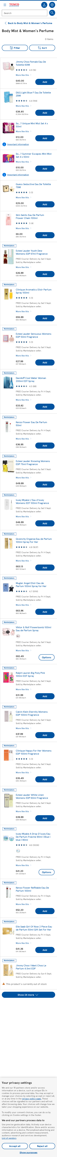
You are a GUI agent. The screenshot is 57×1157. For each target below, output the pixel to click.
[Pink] (18, 636)
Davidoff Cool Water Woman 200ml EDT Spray (31, 379)
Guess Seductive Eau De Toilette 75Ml (33, 185)
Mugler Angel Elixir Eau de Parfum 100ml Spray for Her (31, 584)
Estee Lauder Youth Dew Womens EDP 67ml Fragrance (32, 252)
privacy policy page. (31, 1098)
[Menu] (5, 5)
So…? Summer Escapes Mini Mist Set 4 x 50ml (34, 155)
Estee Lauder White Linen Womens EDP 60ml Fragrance (32, 796)
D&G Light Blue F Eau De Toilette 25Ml (33, 94)
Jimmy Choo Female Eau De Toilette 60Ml (31, 63)
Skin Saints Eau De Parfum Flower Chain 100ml (30, 216)
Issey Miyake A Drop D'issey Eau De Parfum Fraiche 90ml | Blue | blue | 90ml (33, 836)
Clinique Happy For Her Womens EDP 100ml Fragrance (34, 752)
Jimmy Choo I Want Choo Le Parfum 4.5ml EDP (31, 967)
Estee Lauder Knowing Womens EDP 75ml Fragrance (33, 462)
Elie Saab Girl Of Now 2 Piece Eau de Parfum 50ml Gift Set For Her (34, 928)
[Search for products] (52, 13)
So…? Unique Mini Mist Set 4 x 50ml (32, 125)
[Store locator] (52, 5)
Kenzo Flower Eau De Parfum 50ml (31, 423)
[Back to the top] (30, 1005)
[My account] (44, 5)
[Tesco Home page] (14, 4)
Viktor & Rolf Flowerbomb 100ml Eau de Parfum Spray (33, 628)
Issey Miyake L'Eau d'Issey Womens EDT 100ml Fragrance (32, 501)
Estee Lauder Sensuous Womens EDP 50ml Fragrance (33, 335)
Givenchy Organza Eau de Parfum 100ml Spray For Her (34, 540)
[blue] (18, 851)
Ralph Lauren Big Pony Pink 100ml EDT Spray (30, 674)
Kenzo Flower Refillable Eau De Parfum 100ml (32, 889)
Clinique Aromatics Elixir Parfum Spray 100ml (34, 291)
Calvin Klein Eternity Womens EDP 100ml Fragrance (32, 713)
